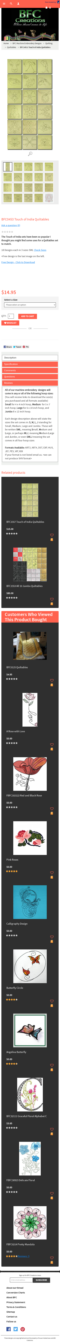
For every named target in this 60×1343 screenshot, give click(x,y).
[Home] (30, 18)
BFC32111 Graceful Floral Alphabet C (26, 1116)
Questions (9, 376)
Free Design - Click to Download (18, 262)
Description (10, 357)
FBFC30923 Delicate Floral (20, 1180)
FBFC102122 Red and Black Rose (24, 795)
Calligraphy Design (16, 923)
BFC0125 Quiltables (17, 667)
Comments (10, 370)
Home (6, 43)
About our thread (14, 1288)
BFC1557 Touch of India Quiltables (25, 522)
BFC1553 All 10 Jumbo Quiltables (24, 586)
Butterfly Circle (14, 988)
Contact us (11, 1316)
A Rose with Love (15, 731)
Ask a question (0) (10, 225)
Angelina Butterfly (16, 1052)
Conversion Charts (15, 1292)
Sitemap (10, 1312)
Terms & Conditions (16, 1307)
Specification (11, 364)
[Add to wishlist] (52, 535)
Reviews (8, 383)
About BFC (11, 1297)
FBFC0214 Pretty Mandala (20, 1244)
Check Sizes (40, 250)
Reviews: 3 (23, 1256)
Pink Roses (12, 859)
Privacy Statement (15, 1302)
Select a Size (10, 300)
